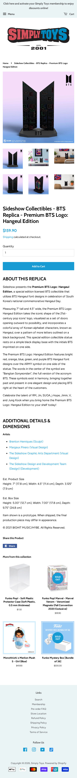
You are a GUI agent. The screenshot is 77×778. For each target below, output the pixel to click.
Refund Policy (38, 718)
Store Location (38, 713)
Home (5, 63)
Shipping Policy (38, 722)
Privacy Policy (38, 727)
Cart (71, 14)
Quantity (8, 246)
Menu (11, 14)
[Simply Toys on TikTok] (51, 749)
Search (38, 699)
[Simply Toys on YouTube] (42, 750)
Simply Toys (37, 763)
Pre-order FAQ (38, 708)
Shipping (8, 236)
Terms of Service (38, 732)
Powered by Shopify (55, 763)
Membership (38, 704)
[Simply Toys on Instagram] (34, 750)
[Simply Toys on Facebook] (25, 750)
